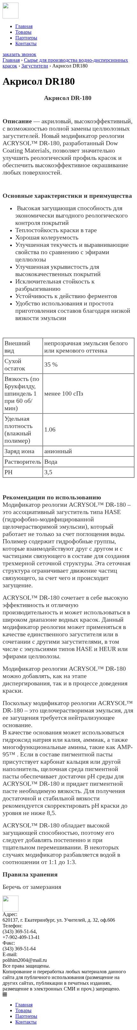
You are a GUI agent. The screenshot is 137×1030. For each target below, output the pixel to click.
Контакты (26, 43)
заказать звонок (19, 54)
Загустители (34, 65)
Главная (23, 26)
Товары (23, 32)
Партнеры (26, 37)
